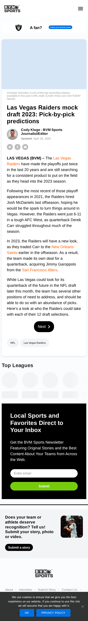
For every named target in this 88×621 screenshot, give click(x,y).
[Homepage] (12, 8)
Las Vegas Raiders (35, 342)
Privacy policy (53, 612)
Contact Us (70, 589)
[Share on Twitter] (10, 147)
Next (42, 326)
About (9, 589)
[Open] (80, 8)
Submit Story (47, 589)
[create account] (44, 27)
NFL (12, 342)
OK (27, 612)
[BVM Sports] (44, 573)
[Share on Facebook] (18, 147)
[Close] (83, 606)
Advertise (25, 589)
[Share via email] (25, 147)
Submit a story (19, 547)
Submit (44, 486)
